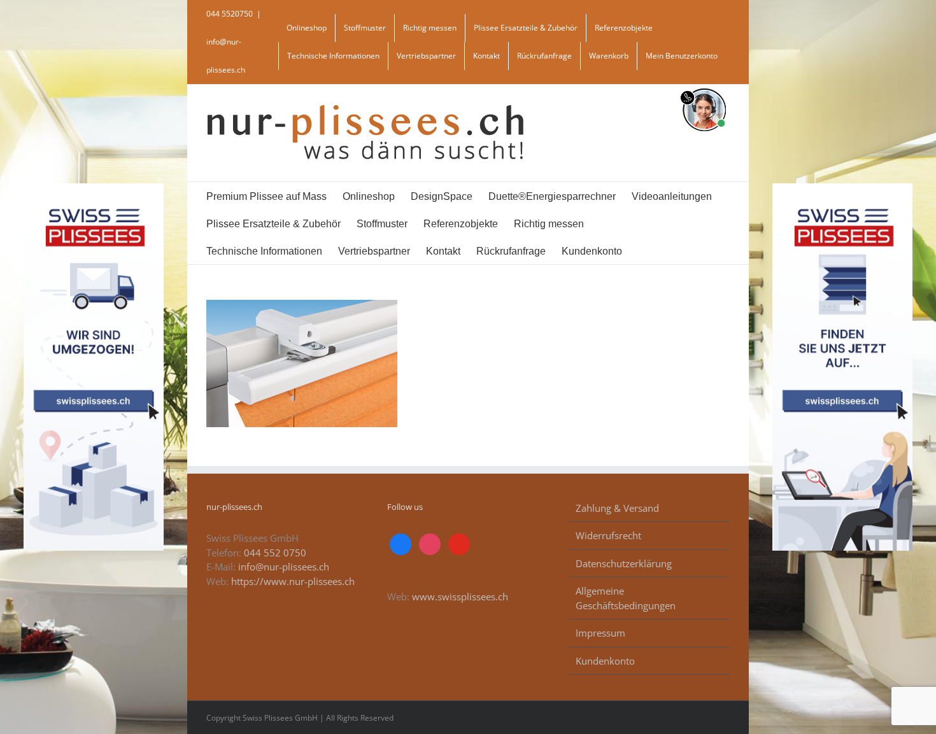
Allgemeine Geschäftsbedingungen (626, 598)
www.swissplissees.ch (460, 596)
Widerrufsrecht (608, 535)
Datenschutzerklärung (624, 563)
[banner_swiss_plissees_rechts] (842, 187)
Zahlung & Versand (617, 508)
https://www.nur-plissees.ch (293, 581)
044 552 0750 (275, 552)
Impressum (600, 632)
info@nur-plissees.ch (283, 566)
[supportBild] (703, 86)
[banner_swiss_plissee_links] (94, 187)
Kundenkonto (605, 660)
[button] (671, 250)
